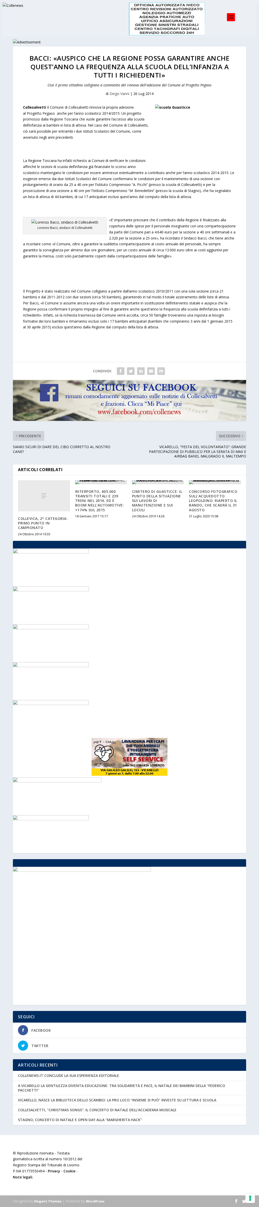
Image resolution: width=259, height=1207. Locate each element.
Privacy (54, 1171)
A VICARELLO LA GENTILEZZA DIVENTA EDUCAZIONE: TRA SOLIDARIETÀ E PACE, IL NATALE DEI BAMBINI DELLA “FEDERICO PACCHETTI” (121, 1088)
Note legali (22, 1177)
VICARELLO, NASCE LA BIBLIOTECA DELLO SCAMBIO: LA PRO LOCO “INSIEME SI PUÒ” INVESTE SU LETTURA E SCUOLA (117, 1100)
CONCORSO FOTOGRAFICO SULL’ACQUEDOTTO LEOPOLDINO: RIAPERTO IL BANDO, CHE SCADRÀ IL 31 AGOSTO (213, 500)
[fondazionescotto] (51, 627)
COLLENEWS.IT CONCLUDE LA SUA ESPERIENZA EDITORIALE (68, 1075)
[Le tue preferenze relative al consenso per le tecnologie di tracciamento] (250, 1198)
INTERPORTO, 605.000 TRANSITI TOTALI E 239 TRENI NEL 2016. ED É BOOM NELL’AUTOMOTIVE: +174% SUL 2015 (99, 500)
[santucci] (51, 703)
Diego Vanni (119, 93)
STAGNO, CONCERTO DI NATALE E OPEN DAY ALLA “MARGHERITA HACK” (80, 1119)
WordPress (95, 1201)
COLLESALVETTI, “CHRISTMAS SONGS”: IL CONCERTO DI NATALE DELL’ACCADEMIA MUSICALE (97, 1109)
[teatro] (51, 590)
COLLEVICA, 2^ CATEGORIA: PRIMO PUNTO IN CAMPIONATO (43, 523)
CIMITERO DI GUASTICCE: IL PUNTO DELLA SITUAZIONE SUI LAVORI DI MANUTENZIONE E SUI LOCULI (157, 500)
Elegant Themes (47, 1201)
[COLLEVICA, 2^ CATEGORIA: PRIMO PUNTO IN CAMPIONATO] (44, 495)
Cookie (69, 1171)
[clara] (51, 665)
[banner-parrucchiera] (51, 818)
